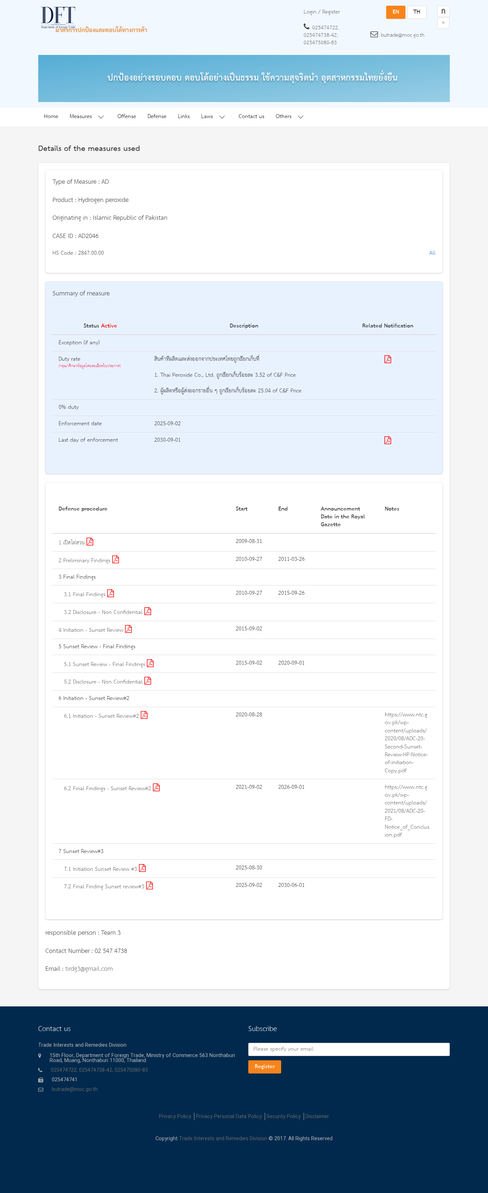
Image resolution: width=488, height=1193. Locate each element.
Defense (157, 116)
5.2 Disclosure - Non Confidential (104, 682)
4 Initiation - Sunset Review (92, 630)
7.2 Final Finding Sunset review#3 (105, 887)
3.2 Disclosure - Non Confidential (104, 612)
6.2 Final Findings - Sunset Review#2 (108, 788)
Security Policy (284, 1116)
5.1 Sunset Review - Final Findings (105, 664)
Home (51, 116)
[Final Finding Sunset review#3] (387, 360)
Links (184, 116)
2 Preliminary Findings (85, 560)
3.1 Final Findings (85, 594)
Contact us (251, 116)
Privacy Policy (175, 1116)
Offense (127, 116)
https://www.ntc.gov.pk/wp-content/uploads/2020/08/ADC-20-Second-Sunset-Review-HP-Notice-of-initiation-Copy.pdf (406, 743)
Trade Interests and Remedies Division (223, 1138)
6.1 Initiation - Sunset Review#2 (102, 716)
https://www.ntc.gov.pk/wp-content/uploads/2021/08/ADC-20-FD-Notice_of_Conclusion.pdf (407, 811)
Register (265, 1066)
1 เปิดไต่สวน (72, 543)
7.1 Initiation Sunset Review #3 (101, 869)
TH (416, 12)
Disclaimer (317, 1116)
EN (396, 12)
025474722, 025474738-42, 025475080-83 (321, 35)
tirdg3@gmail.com (89, 969)
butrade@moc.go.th (402, 35)
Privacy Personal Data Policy (229, 1116)
